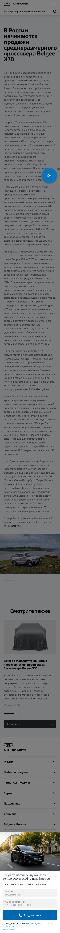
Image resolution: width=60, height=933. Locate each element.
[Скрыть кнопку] (58, 169)
